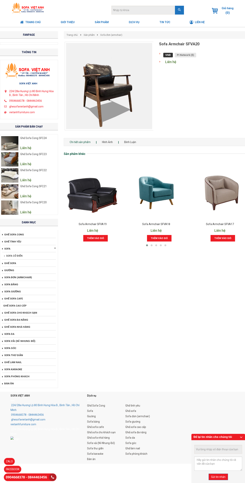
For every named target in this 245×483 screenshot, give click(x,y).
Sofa (90, 410)
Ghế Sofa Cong (96, 405)
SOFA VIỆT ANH (28, 83)
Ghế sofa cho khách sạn (101, 432)
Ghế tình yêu (132, 405)
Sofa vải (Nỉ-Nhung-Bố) (101, 443)
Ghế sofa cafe (95, 427)
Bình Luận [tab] (130, 142)
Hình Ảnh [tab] (107, 142)
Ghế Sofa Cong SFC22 (33, 170)
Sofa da (130, 437)
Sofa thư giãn (95, 448)
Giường (91, 416)
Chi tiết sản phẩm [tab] (80, 142)
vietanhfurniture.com (22, 112)
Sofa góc (130, 443)
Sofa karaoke (95, 453)
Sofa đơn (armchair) (111, 34)
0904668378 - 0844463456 (25, 100)
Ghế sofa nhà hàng (98, 437)
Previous (59, 89)
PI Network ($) (185, 55)
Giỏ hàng (228, 8)
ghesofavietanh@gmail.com (26, 106)
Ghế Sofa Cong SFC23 (33, 154)
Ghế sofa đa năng (135, 432)
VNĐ (168, 55)
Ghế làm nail (132, 448)
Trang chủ (72, 34)
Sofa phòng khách (136, 453)
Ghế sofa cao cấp (135, 427)
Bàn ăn (91, 459)
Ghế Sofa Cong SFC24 (33, 138)
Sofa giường (132, 421)
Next (160, 89)
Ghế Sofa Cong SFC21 (33, 186)
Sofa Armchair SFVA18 (156, 224)
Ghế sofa (130, 410)
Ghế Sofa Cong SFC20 (33, 202)
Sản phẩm (89, 34)
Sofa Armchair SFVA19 (93, 224)
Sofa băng (93, 421)
